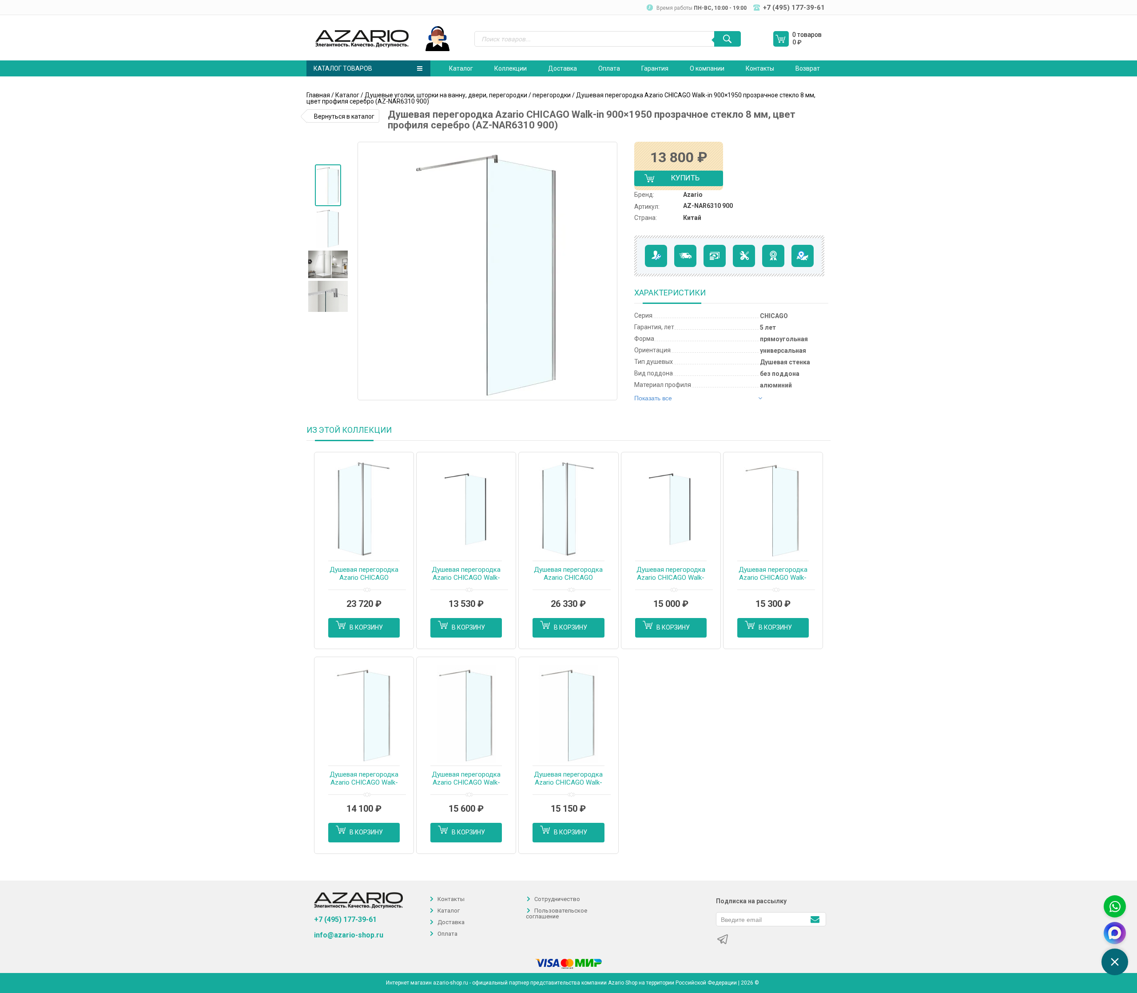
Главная (318, 95)
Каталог (461, 68)
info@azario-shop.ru (348, 935)
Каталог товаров (343, 68)
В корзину (366, 627)
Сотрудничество (557, 899)
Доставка (562, 68)
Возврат (807, 68)
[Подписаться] (815, 918)
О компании (707, 68)
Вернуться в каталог (344, 116)
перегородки (552, 95)
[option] (328, 185)
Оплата (609, 68)
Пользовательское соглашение (556, 913)
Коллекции (510, 68)
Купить (678, 179)
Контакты (760, 68)
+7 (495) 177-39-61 (345, 919)
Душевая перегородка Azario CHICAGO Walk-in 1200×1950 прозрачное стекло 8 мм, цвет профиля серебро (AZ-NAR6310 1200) (466, 778)
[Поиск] (727, 39)
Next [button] (610, 271)
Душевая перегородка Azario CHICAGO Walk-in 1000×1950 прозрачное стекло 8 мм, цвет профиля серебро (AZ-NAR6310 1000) (568, 778)
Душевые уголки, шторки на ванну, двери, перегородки (446, 95)
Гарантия (654, 68)
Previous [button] (368, 271)
